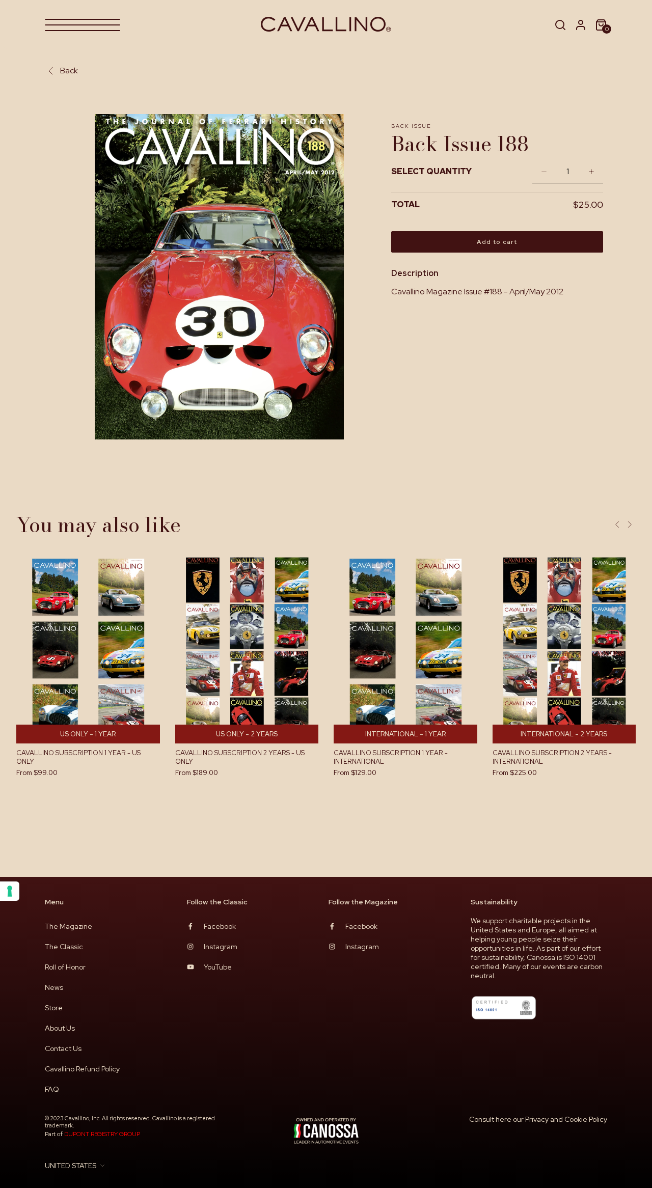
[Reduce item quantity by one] (541, 171)
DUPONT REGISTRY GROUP (102, 1134)
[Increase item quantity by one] (594, 171)
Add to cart (497, 242)
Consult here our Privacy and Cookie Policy (538, 1119)
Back (69, 70)
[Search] (560, 25)
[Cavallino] (326, 24)
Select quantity (431, 171)
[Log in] (581, 25)
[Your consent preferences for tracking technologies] (9, 891)
